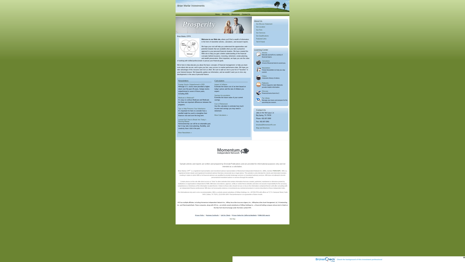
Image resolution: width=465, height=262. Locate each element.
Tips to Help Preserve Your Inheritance (191, 109)
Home (217, 14)
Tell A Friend (260, 42)
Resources (236, 14)
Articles (264, 53)
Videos (264, 76)
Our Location (260, 27)
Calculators (219, 81)
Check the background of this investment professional (359, 259)
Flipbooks (265, 83)
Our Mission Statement (264, 24)
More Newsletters (185, 133)
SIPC (279, 171)
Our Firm (259, 30)
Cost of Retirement (221, 104)
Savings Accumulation (222, 95)
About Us (225, 14)
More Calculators (221, 115)
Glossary (265, 91)
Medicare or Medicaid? (186, 98)
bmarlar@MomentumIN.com (266, 125)
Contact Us (246, 14)
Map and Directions (263, 128)
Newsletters (183, 81)
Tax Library (266, 98)
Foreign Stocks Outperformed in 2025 (191, 84)
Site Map (232, 219)
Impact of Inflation (220, 84)
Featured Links (261, 39)
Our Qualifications (262, 36)
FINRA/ (275, 171)
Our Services (260, 33)
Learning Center (261, 50)
